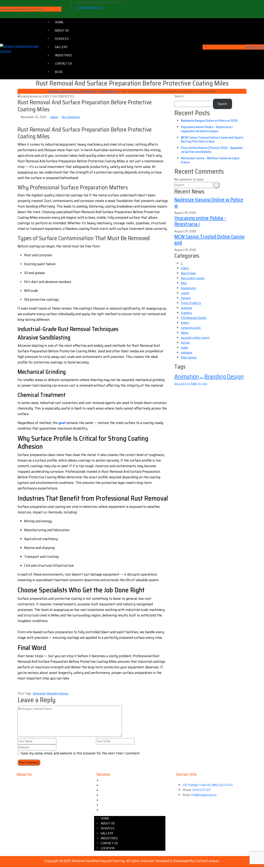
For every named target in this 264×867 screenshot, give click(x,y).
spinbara (186, 352)
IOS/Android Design (193, 317)
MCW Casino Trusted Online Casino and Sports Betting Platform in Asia (212, 139)
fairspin (186, 297)
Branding (53, 693)
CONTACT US (63, 63)
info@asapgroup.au (90, 7)
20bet (185, 268)
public (185, 347)
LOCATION (107, 810)
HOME (59, 22)
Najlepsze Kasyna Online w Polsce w (208, 203)
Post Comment (29, 762)
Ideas (176, 384)
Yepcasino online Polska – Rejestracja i (200, 221)
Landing (183, 384)
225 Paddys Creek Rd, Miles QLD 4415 (208, 784)
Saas (194, 383)
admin (54, 117)
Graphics (186, 312)
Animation (39, 693)
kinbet (185, 322)
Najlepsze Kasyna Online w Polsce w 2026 (209, 120)
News (185, 332)
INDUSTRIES (63, 55)
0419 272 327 (254, 47)
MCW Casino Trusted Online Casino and (209, 240)
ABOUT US (62, 30)
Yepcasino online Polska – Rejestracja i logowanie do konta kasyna (207, 128)
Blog (184, 283)
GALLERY (61, 47)
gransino (186, 307)
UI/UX (204, 384)
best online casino (192, 278)
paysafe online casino (195, 337)
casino (185, 293)
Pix (188, 384)
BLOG (58, 71)
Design (63, 693)
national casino (191, 327)
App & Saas (188, 273)
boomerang (188, 288)
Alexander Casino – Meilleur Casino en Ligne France (210, 160)
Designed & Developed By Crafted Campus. (187, 861)
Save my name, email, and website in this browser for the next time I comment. (80, 753)
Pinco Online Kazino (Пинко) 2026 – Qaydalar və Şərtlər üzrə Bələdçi (212, 149)
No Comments (70, 117)
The (199, 384)
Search (179, 96)
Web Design (189, 357)
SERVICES (62, 38)
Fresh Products (191, 302)
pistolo (185, 342)
